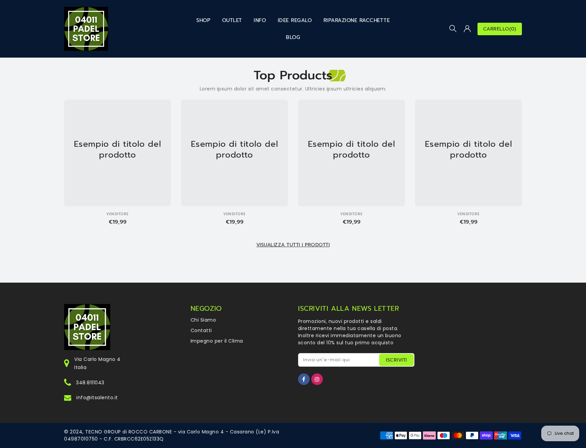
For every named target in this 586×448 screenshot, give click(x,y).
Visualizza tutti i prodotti (293, 244)
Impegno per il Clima (217, 341)
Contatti (201, 330)
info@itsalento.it (97, 397)
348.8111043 (90, 382)
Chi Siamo (203, 320)
